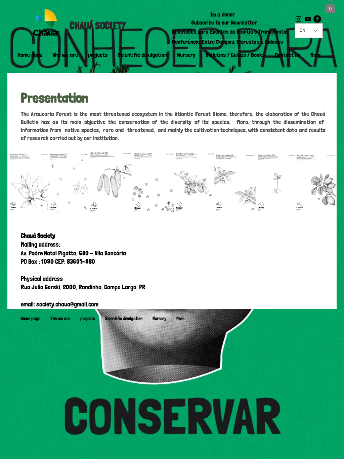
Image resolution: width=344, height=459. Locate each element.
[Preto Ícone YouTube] (308, 19)
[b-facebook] (317, 19)
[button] (330, 6)
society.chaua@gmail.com (67, 304)
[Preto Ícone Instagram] (298, 19)
